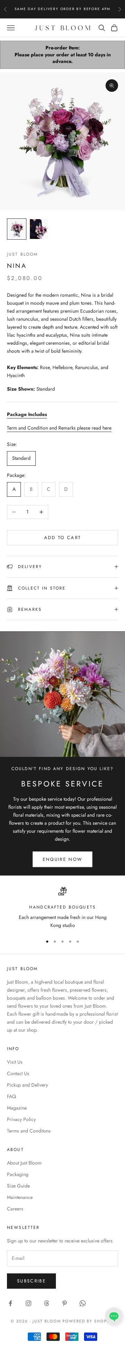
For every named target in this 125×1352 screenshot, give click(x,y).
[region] (62, 908)
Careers (15, 1208)
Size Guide (18, 1185)
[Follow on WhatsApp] (82, 1303)
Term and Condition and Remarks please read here (59, 427)
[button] (114, 1316)
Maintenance (20, 1197)
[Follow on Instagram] (28, 1303)
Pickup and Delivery (27, 1084)
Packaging (17, 1174)
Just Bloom (22, 254)
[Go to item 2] (39, 229)
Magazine (17, 1107)
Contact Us (18, 1073)
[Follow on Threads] (46, 1303)
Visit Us (15, 1061)
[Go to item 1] (16, 229)
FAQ (11, 1096)
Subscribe (31, 1281)
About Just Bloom (24, 1162)
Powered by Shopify (88, 1321)
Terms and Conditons (29, 1130)
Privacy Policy (21, 1119)
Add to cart (62, 537)
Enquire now (63, 859)
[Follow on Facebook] (10, 1303)
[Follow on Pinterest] (64, 1303)
